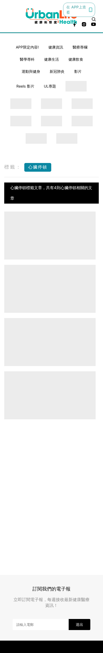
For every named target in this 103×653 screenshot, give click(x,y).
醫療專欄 (80, 47)
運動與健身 (31, 71)
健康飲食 (75, 59)
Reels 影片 (25, 86)
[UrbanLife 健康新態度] (51, 16)
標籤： (13, 167)
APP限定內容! (27, 47)
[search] (93, 19)
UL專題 (50, 86)
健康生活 (51, 59)
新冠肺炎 (57, 71)
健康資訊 (55, 47)
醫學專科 (27, 59)
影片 (78, 71)
